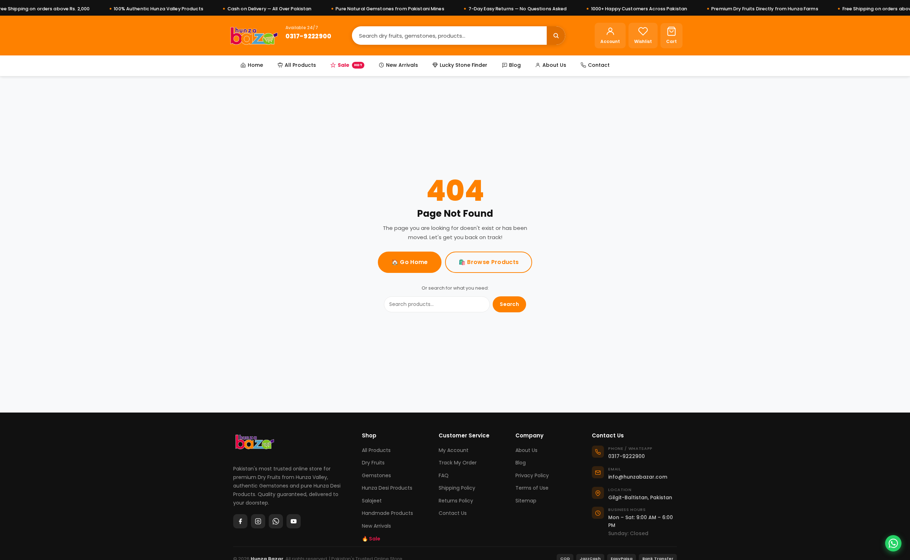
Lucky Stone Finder (463, 65)
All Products (300, 65)
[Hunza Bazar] (254, 35)
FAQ (444, 475)
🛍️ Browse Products (489, 262)
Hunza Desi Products (387, 487)
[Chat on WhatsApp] (893, 543)
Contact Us (453, 513)
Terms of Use (531, 487)
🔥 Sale (371, 538)
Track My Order (458, 462)
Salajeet (372, 500)
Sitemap (525, 500)
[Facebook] (240, 521)
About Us (554, 65)
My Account (454, 450)
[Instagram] (258, 521)
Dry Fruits (373, 462)
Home (255, 65)
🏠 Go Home (409, 262)
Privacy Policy (532, 475)
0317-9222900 (308, 36)
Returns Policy (456, 500)
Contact (599, 65)
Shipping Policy (457, 487)
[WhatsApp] (276, 521)
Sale (350, 65)
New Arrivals (402, 65)
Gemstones (376, 475)
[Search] (556, 35)
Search (509, 304)
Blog (515, 65)
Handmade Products (387, 513)
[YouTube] (294, 521)
